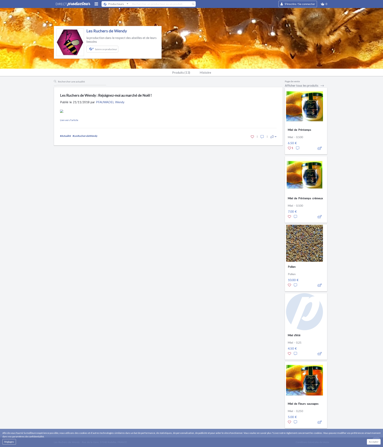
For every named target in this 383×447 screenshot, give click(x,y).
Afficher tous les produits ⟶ (304, 85)
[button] (324, 4)
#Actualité (65, 135)
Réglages (9, 441)
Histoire (205, 72)
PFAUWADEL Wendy (110, 102)
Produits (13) (181, 72)
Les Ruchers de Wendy (106, 30)
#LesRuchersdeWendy (85, 135)
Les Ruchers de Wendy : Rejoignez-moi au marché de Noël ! (106, 95)
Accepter (374, 441)
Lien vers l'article (69, 120)
